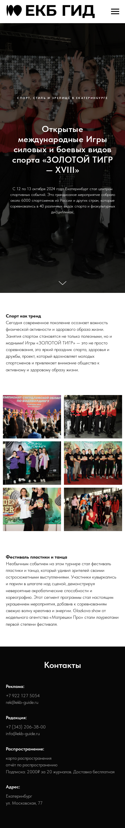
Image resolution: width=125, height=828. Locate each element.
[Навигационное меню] (115, 11)
